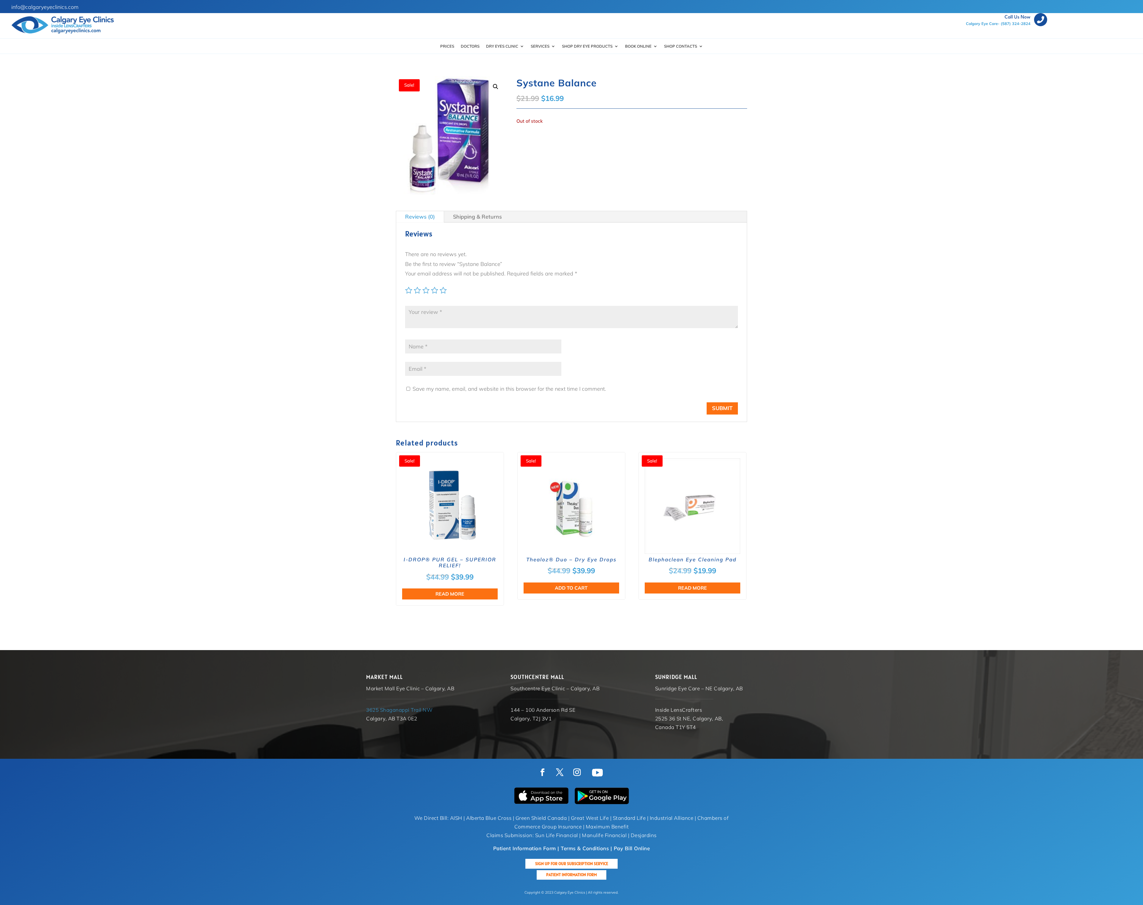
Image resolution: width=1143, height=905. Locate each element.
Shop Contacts (680, 46)
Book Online (638, 46)
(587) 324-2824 (1015, 23)
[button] (495, 86)
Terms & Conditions (585, 848)
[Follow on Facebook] (542, 772)
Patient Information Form (571, 874)
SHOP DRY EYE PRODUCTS (587, 46)
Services (540, 46)
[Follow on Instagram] (576, 772)
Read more (449, 594)
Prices (447, 46)
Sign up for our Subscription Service (571, 863)
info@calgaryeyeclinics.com (45, 7)
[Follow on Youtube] (597, 772)
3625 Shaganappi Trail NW (399, 710)
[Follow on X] (559, 772)
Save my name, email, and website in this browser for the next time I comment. (509, 388)
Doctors (470, 46)
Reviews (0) (420, 216)
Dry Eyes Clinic (502, 46)
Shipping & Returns (477, 216)
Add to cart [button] (571, 588)
